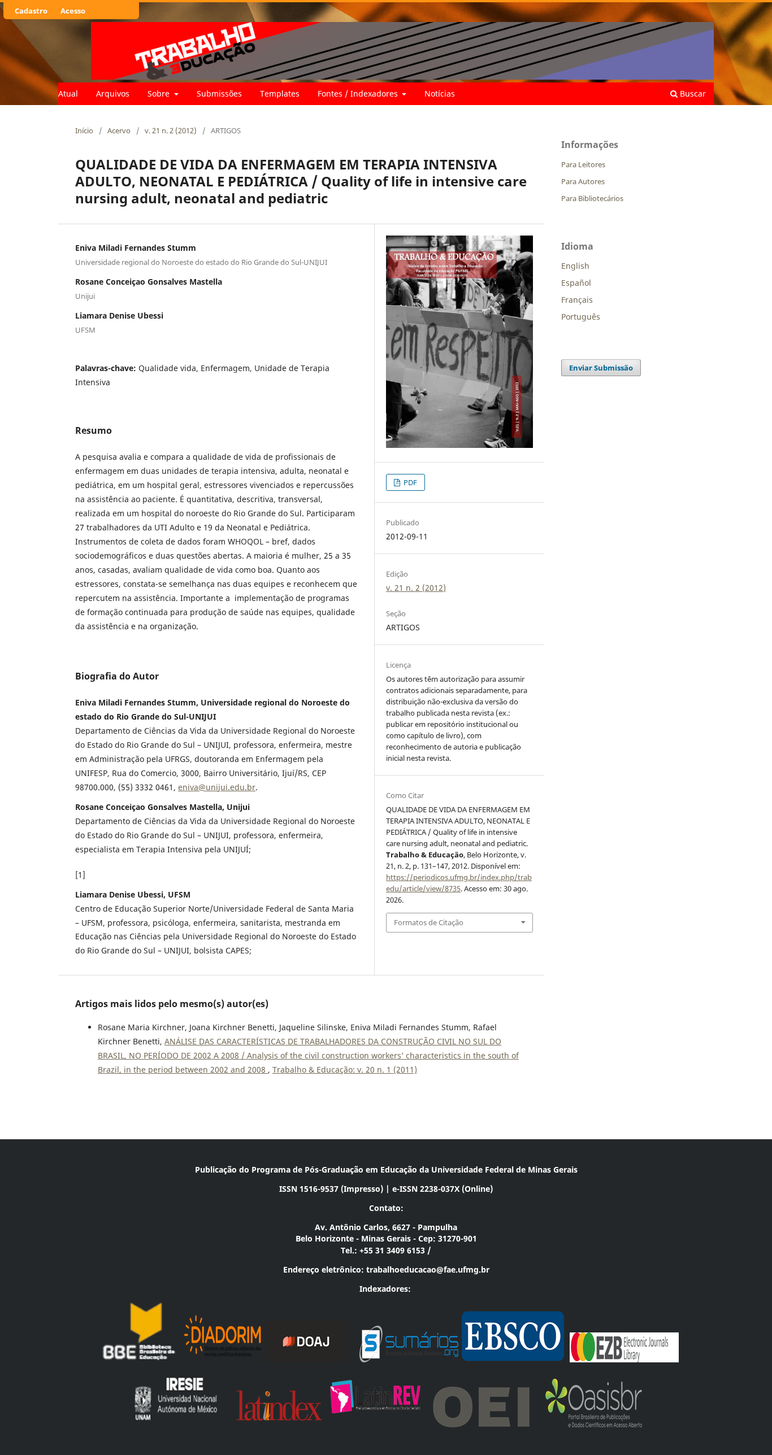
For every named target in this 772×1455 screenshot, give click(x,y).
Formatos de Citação (428, 922)
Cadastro (31, 11)
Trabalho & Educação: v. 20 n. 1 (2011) (344, 1069)
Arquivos (112, 93)
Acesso (72, 11)
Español (576, 282)
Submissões (219, 93)
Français (577, 299)
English (575, 265)
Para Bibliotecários (592, 198)
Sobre (160, 93)
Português (580, 316)
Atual (68, 93)
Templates (280, 93)
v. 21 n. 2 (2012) (171, 130)
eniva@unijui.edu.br (216, 787)
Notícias (439, 93)
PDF (409, 482)
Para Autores (583, 181)
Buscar (692, 93)
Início (84, 130)
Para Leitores (583, 164)
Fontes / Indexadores (359, 93)
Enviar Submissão (601, 368)
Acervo (119, 130)
